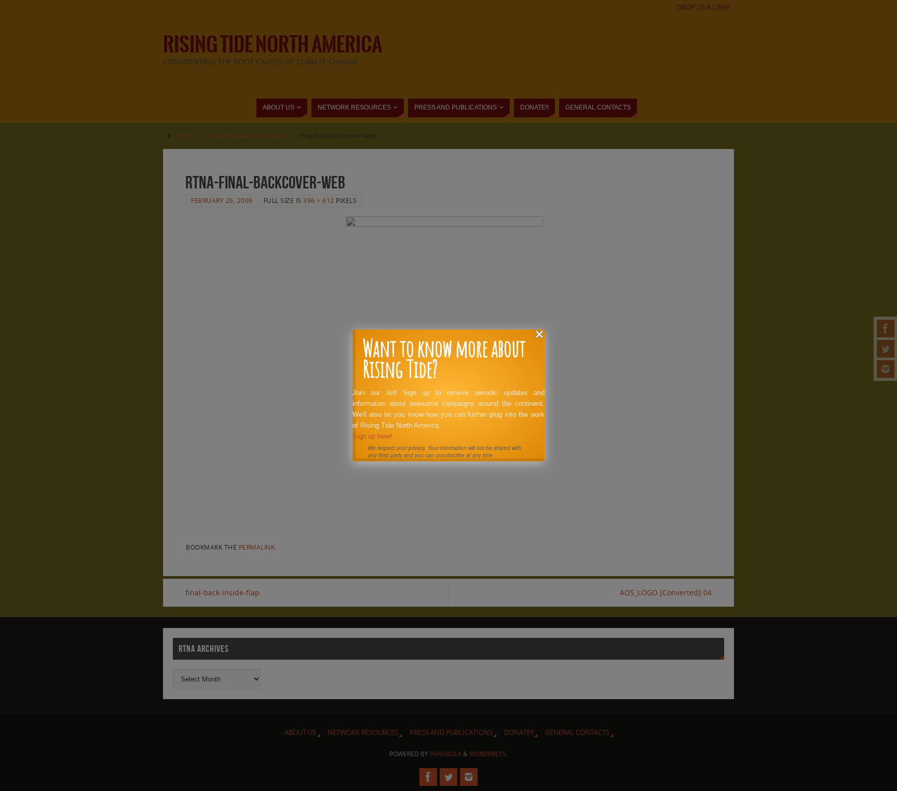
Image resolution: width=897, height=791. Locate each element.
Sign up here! (372, 436)
